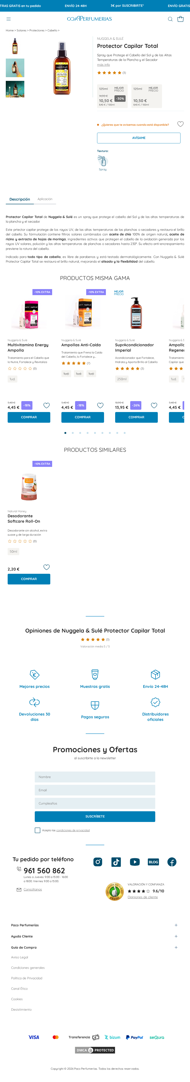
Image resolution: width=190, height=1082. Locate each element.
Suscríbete (95, 816)
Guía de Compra (24, 947)
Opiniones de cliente (143, 897)
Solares (22, 30)
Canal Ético (19, 988)
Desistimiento (21, 1009)
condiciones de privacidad (73, 830)
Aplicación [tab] (45, 199)
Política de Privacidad (26, 978)
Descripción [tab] (20, 199)
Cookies (17, 999)
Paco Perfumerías (25, 925)
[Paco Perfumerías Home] (89, 19)
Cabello (53, 30)
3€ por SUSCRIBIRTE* (119, 5)
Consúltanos (33, 889)
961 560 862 (44, 870)
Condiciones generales (28, 968)
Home (10, 30)
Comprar (29, 417)
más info (103, 65)
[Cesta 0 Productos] (180, 19)
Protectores (37, 30)
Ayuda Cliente (22, 936)
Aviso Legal (19, 957)
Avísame (139, 138)
